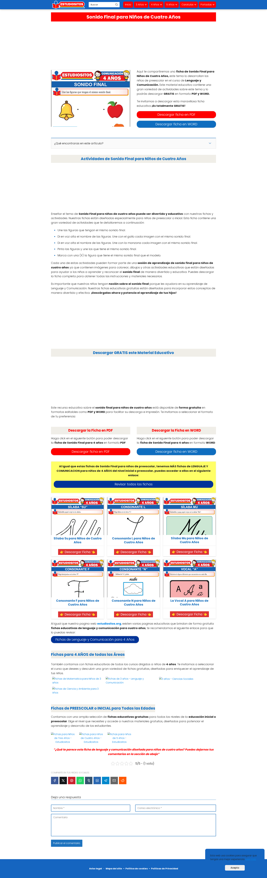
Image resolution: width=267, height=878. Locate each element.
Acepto (235, 867)
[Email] (114, 780)
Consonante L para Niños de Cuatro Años (133, 540)
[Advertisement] (133, 44)
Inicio (128, 4)
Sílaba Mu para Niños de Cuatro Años (189, 540)
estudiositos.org (109, 624)
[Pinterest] (71, 780)
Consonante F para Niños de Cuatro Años (77, 603)
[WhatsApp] (80, 780)
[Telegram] (105, 780)
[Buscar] (116, 4)
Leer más (251, 859)
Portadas (206, 4)
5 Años (170, 4)
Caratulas (187, 4)
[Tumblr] (88, 780)
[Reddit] (122, 780)
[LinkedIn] (97, 780)
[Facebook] (54, 780)
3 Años (140, 4)
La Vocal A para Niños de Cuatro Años (189, 603)
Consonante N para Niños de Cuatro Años (133, 603)
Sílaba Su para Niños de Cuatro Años (78, 540)
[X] (63, 780)
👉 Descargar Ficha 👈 (77, 552)
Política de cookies (136, 868)
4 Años (155, 4)
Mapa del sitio (114, 868)
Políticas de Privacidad (164, 868)
